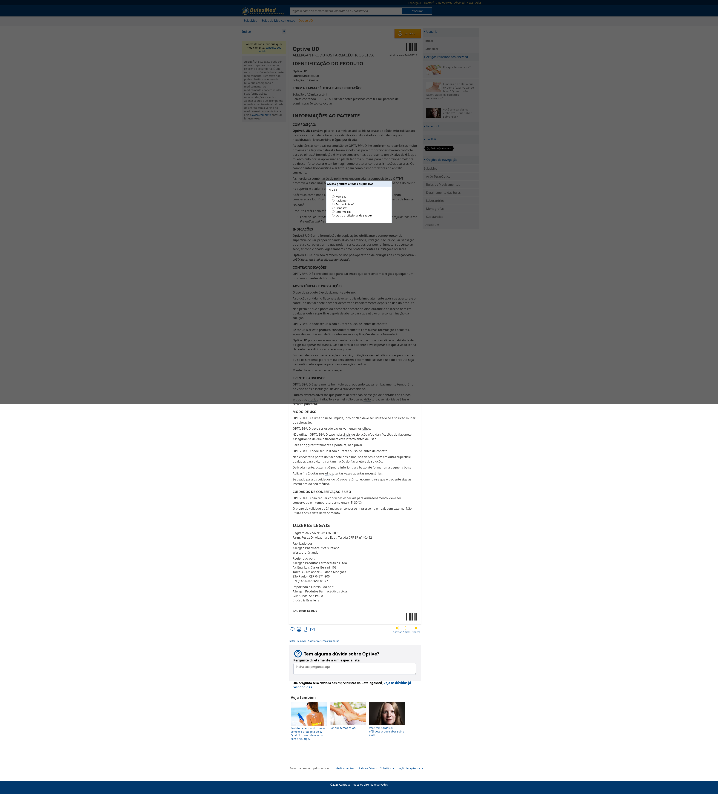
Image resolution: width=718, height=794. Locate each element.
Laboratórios (367, 768)
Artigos (406, 632)
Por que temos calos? (343, 728)
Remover (301, 641)
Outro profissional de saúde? (354, 215)
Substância (387, 768)
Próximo (416, 632)
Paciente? (342, 200)
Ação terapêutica (409, 768)
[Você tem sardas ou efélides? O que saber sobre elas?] (387, 724)
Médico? (341, 197)
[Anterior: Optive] (397, 627)
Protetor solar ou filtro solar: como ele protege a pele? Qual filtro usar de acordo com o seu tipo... (308, 733)
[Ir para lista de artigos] (406, 627)
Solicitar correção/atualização (323, 641)
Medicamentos (344, 768)
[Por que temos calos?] (348, 724)
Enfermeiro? (343, 212)
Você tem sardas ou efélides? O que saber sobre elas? (386, 731)
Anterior (397, 632)
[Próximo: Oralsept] (416, 627)
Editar (292, 641)
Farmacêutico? (345, 204)
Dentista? (341, 208)
